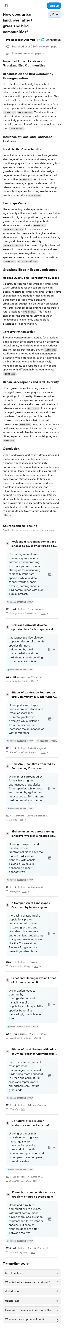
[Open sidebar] (6, 5)
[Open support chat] (57, 1320)
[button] (54, 5)
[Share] (54, 14)
